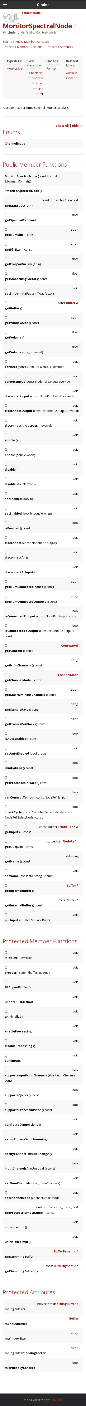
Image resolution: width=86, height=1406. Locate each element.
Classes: (52, 61)
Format (51, 68)
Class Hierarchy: (33, 63)
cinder (26, 13)
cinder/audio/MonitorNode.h (37, 32)
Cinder (56, 1400)
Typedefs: (12, 61)
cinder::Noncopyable (42, 73)
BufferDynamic (65, 1251)
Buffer (70, 303)
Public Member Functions (32, 42)
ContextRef (69, 645)
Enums (7, 42)
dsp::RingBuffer (64, 1304)
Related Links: (72, 63)
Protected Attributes (59, 47)
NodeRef (66, 827)
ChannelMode (68, 675)
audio (36, 13)
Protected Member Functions (22, 47)
